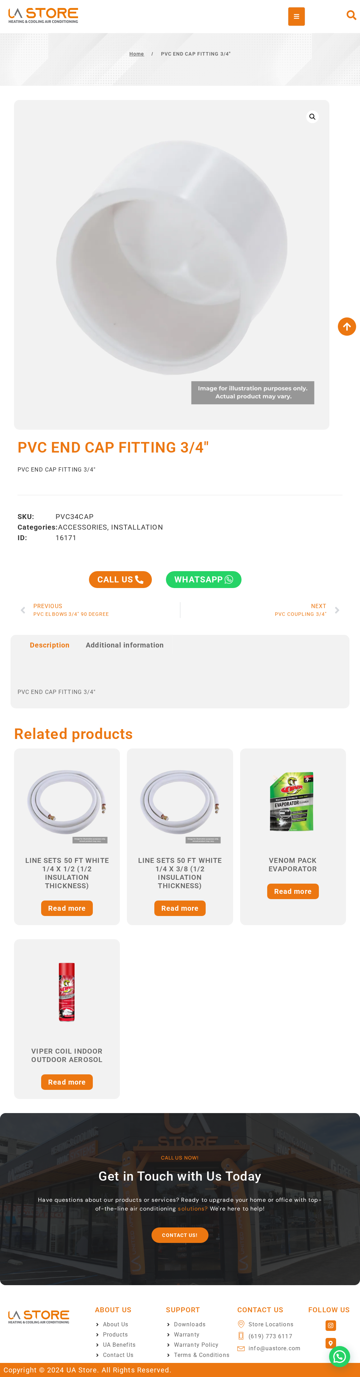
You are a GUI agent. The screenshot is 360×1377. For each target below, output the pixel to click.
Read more (67, 908)
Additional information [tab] (125, 645)
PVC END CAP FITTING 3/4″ (196, 54)
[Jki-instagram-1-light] (331, 1325)
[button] (312, 116)
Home (136, 54)
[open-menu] (296, 16)
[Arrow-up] (347, 326)
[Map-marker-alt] (331, 1343)
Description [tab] (50, 645)
